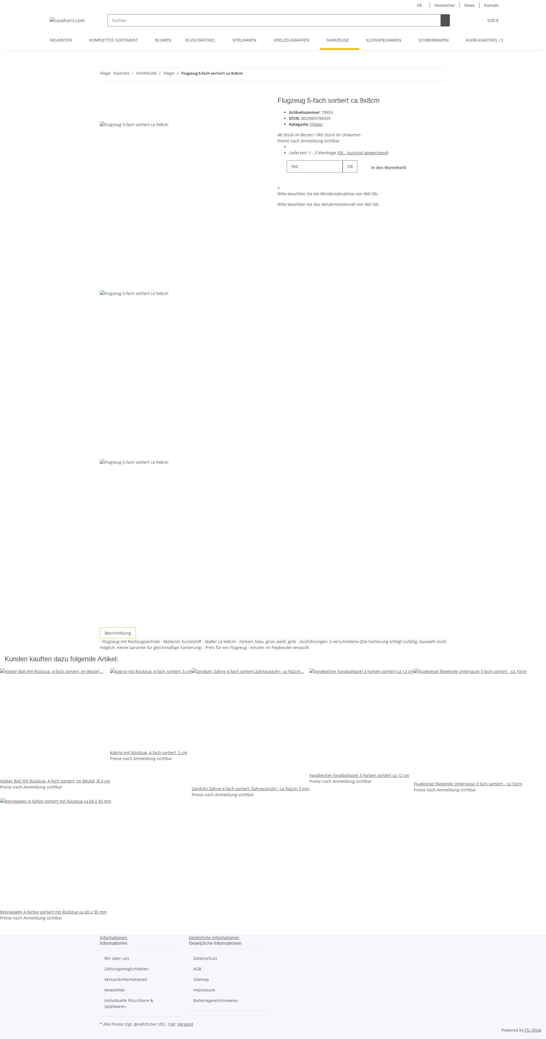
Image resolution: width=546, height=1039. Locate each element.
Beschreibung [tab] (118, 633)
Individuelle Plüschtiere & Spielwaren (128, 1003)
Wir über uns (116, 958)
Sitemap (201, 979)
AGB (197, 969)
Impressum (204, 990)
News (469, 5)
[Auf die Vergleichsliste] (104, 115)
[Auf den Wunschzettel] (114, 115)
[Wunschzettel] (477, 20)
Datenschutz (205, 958)
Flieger (316, 124)
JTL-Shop (533, 1030)
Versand (185, 1024)
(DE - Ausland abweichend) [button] (362, 152)
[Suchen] (445, 20)
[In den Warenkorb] (104, 93)
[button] (468, 20)
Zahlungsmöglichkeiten (126, 969)
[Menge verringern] (282, 166)
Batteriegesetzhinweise (215, 1000)
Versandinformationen (125, 979)
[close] (104, 102)
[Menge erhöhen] (347, 179)
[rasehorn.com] (67, 20)
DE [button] (420, 5)
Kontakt (491, 5)
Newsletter (445, 5)
